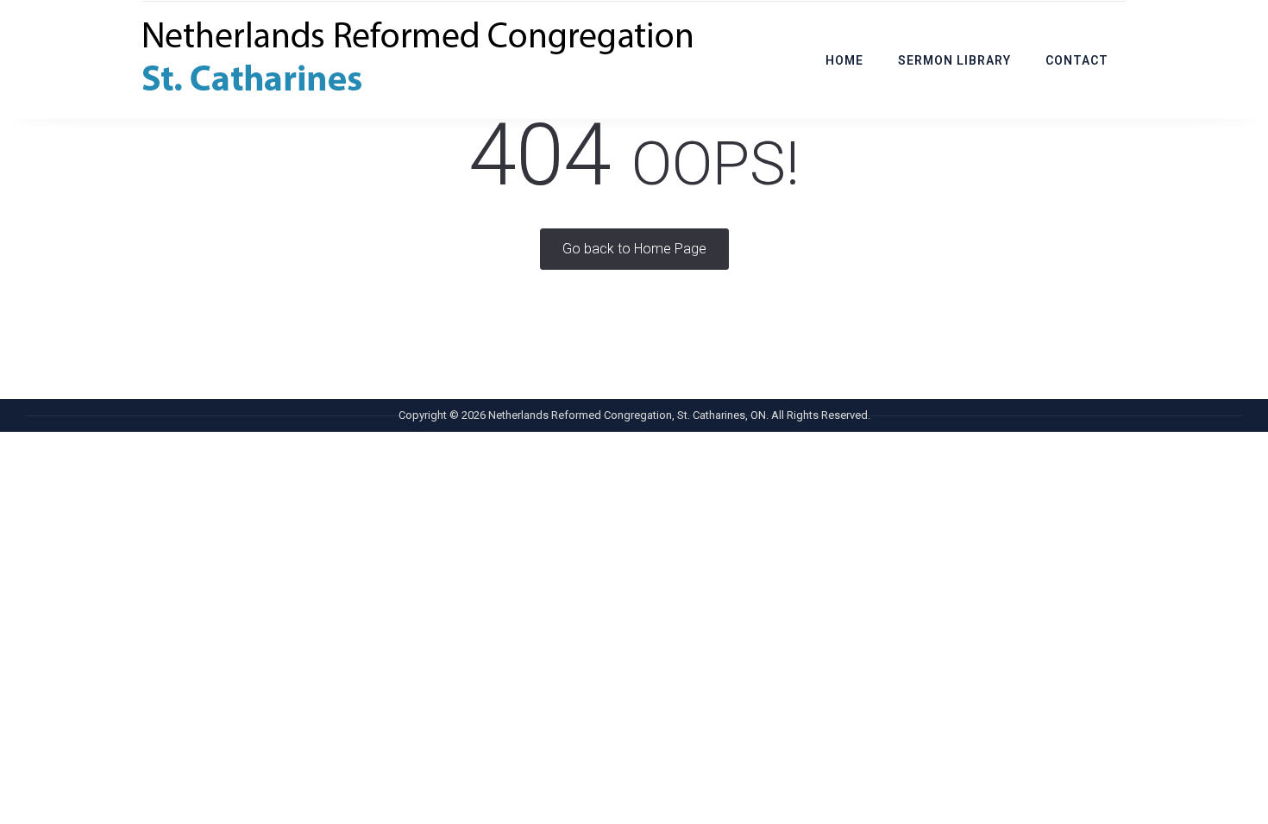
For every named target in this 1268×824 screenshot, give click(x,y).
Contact (1076, 60)
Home (844, 60)
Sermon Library (954, 60)
